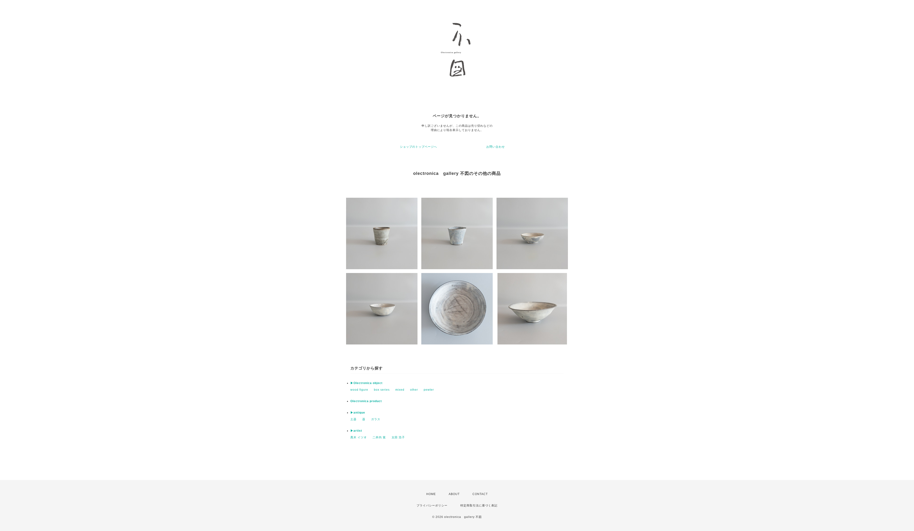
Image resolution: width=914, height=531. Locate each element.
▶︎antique (357, 412)
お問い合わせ (495, 146)
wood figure (359, 389)
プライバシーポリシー (432, 505)
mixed (399, 389)
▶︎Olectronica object (366, 383)
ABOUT (454, 494)
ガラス (375, 419)
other (414, 389)
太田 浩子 (398, 437)
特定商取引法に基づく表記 (478, 505)
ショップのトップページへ (418, 146)
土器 (353, 419)
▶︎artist (356, 430)
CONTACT (480, 494)
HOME (431, 494)
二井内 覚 (379, 437)
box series (382, 389)
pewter (429, 389)
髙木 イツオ (358, 437)
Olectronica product (366, 401)
